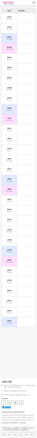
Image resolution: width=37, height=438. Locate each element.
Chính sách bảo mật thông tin (13, 412)
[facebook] (4, 403)
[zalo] (9, 403)
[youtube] (21, 403)
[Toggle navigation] (33, 2)
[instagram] (15, 403)
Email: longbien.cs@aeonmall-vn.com (17, 395)
